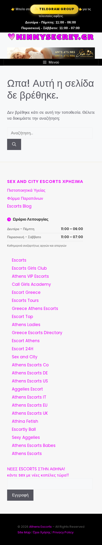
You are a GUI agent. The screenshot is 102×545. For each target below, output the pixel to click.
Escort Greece (26, 292)
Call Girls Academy (31, 284)
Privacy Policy (63, 532)
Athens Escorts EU (29, 405)
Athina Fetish (25, 421)
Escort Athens (26, 341)
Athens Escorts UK (30, 413)
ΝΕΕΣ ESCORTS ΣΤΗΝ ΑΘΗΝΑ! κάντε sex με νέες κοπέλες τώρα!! (38, 472)
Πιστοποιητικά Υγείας (26, 190)
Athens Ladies (26, 324)
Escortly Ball (24, 429)
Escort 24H (22, 349)
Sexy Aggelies (26, 437)
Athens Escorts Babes (34, 445)
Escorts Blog (19, 206)
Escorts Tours (25, 300)
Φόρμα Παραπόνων (25, 198)
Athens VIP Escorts (30, 276)
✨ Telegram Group (54, 9)
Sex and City (24, 357)
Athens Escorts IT (29, 397)
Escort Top (22, 316)
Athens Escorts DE (30, 373)
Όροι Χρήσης (42, 532)
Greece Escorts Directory (37, 333)
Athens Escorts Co (30, 365)
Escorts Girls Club (29, 268)
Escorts (19, 260)
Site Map (24, 532)
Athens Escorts (27, 453)
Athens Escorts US (30, 381)
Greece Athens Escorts (35, 308)
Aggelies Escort (27, 389)
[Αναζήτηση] (14, 144)
